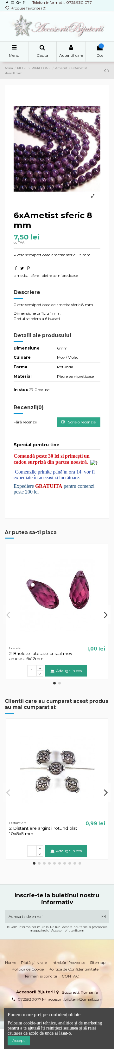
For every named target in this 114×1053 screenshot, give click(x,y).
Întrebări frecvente (68, 962)
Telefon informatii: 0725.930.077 (62, 2)
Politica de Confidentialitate (73, 969)
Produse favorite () (28, 8)
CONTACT (71, 976)
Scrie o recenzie (81, 422)
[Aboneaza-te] (103, 916)
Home (10, 962)
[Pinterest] (28, 268)
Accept (18, 1040)
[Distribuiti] (16, 268)
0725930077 (29, 999)
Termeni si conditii (40, 976)
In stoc (21, 389)
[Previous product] (105, 70)
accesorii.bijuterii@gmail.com (75, 999)
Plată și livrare (34, 962)
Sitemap (97, 962)
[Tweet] (22, 268)
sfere (35, 275)
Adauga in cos (69, 670)
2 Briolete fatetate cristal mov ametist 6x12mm (40, 656)
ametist (21, 275)
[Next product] (108, 70)
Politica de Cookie (28, 969)
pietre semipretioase (59, 275)
